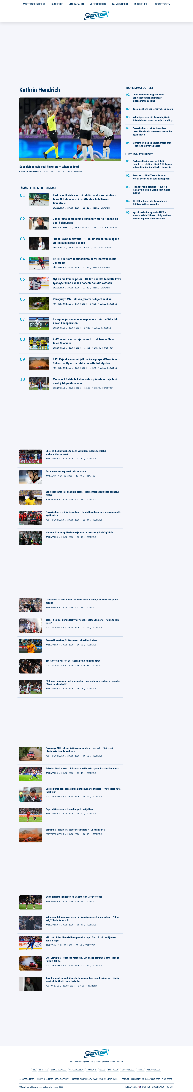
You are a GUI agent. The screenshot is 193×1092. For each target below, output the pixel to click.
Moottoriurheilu (34, 4)
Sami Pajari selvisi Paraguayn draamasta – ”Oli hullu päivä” (76, 829)
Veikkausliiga (76, 1070)
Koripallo (113, 1070)
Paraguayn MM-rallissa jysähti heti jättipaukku (82, 299)
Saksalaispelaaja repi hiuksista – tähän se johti (49, 166)
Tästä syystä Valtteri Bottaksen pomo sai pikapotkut (73, 660)
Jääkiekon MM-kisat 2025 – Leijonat (111, 1079)
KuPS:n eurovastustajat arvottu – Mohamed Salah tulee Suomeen (84, 341)
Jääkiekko (57, 4)
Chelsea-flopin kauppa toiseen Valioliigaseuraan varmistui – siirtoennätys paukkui (77, 453)
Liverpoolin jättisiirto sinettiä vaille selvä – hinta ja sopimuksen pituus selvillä (82, 601)
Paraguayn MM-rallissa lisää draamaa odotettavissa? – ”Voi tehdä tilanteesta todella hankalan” (79, 750)
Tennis (140, 1070)
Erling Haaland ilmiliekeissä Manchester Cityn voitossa (74, 896)
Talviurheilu (120, 4)
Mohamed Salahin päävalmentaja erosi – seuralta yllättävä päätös (79, 532)
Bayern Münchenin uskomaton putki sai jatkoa (69, 809)
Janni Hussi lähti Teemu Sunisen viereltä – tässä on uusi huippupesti (85, 221)
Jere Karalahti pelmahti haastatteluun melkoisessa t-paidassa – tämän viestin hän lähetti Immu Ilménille (82, 980)
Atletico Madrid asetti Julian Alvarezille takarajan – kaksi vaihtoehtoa (82, 768)
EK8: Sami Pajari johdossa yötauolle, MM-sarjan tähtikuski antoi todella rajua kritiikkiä (82, 959)
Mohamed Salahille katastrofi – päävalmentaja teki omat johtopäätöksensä (85, 381)
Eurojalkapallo (58, 1070)
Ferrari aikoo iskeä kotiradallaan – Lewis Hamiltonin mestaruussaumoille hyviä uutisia (83, 514)
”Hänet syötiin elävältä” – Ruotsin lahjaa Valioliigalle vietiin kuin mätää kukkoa (86, 241)
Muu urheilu (141, 4)
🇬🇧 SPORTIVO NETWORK (149, 1087)
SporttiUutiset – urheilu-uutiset (36, 1079)
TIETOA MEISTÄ (130, 1087)
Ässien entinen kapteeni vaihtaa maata (66, 471)
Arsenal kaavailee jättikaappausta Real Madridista (71, 640)
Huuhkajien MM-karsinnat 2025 (145, 1079)
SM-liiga (43, 1070)
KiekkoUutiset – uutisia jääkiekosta (73, 1079)
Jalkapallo (76, 4)
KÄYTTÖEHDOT (167, 1087)
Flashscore (167, 1079)
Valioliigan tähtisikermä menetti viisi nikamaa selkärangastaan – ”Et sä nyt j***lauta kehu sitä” (82, 919)
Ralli (102, 1070)
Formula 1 (91, 1070)
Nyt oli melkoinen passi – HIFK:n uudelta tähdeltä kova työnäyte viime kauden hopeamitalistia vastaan (87, 281)
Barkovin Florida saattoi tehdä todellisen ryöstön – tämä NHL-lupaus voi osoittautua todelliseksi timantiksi (84, 199)
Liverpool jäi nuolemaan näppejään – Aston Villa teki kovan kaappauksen (86, 321)
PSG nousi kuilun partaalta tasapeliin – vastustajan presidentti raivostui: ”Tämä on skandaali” (83, 683)
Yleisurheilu (98, 4)
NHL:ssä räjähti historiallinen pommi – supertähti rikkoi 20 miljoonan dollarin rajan (81, 939)
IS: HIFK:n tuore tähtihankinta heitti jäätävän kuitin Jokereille (84, 261)
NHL (34, 1070)
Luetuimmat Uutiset (139, 154)
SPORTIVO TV (162, 4)
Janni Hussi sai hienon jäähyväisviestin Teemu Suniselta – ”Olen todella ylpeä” (82, 621)
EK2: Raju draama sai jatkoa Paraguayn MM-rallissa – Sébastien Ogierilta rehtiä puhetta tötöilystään (86, 361)
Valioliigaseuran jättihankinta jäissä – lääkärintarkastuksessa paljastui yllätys (82, 493)
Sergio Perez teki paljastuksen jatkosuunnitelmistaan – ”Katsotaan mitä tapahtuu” (83, 790)
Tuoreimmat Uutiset (139, 87)
